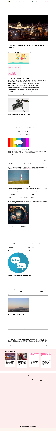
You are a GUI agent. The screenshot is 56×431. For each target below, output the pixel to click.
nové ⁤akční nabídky (29, 168)
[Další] (49, 360)
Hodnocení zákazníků (12, 72)
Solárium (20, 1)
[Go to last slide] (6, 360)
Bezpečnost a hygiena (12, 73)
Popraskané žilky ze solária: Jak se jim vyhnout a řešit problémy (17, 346)
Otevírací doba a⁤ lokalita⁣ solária (12, 74)
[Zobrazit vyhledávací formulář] (47, 1)
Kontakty (44, 1)
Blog (40, 378)
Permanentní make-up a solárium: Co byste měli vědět (40, 346)
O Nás (41, 1)
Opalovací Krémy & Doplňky (32, 378)
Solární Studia (37, 1)
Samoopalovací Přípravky (30, 1)
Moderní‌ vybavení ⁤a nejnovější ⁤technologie (13, 68)
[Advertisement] (28, 7)
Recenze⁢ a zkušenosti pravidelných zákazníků (14, 71)
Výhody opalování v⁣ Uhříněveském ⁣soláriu (13, 67)
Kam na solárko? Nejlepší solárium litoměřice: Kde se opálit (34, 362)
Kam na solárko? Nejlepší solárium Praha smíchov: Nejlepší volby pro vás (10, 362)
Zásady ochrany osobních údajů (31, 426)
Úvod (17, 1)
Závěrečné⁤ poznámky (11, 75)
